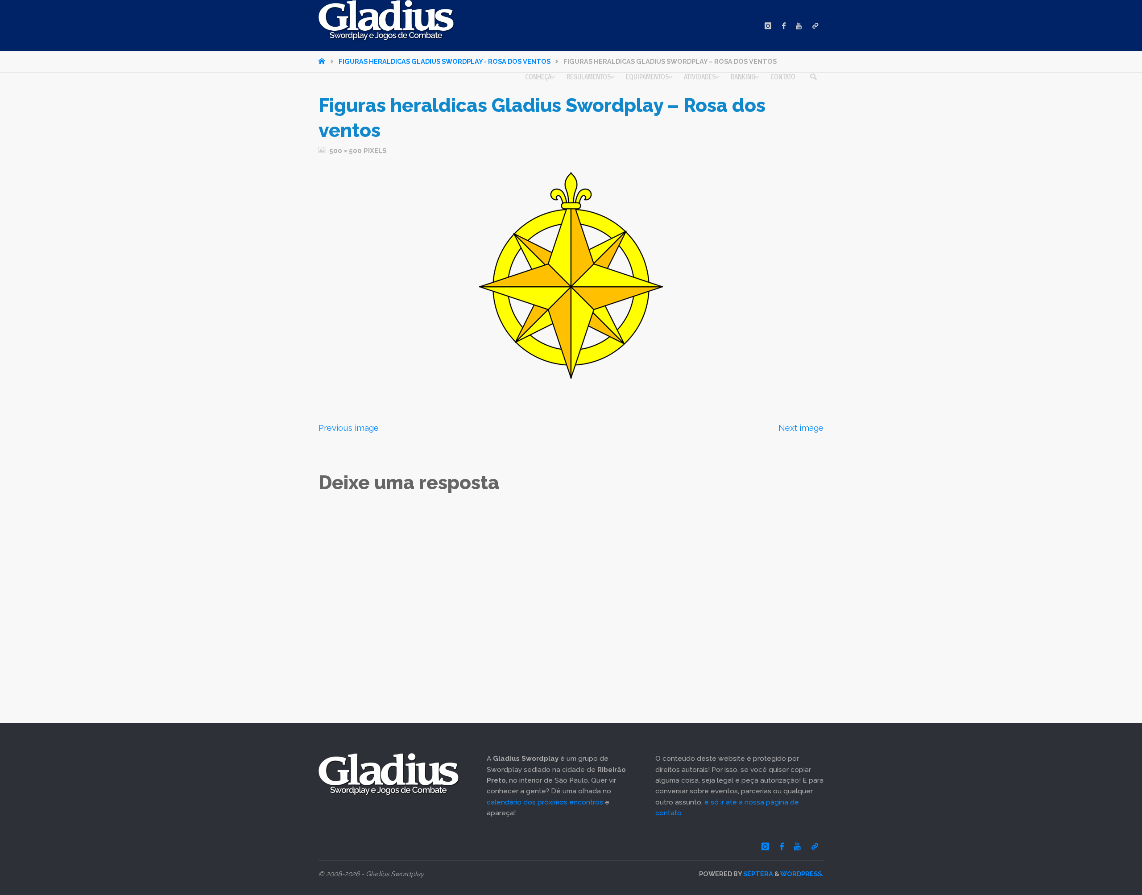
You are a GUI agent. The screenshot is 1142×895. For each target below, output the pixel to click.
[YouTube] (798, 25)
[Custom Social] (815, 25)
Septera (757, 874)
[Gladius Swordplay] (387, 20)
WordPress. (801, 874)
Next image (800, 428)
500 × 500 (346, 151)
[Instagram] (768, 25)
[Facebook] (784, 25)
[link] (813, 77)
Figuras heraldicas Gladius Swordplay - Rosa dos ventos (444, 61)
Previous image (349, 428)
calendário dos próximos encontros (545, 802)
